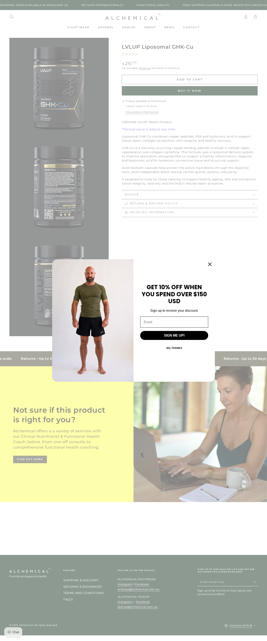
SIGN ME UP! (174, 335)
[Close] (210, 264)
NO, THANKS (174, 348)
